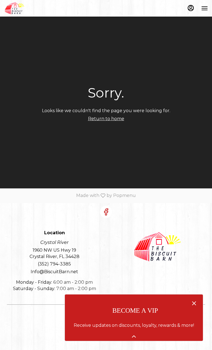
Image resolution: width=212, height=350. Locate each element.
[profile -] (190, 8)
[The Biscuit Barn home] (29, 8)
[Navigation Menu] (204, 8)
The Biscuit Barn (157, 247)
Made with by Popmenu (70, 195)
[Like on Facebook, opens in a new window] (106, 212)
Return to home (106, 118)
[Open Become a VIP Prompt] (134, 336)
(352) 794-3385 (54, 264)
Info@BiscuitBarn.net (54, 271)
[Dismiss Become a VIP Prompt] (194, 303)
